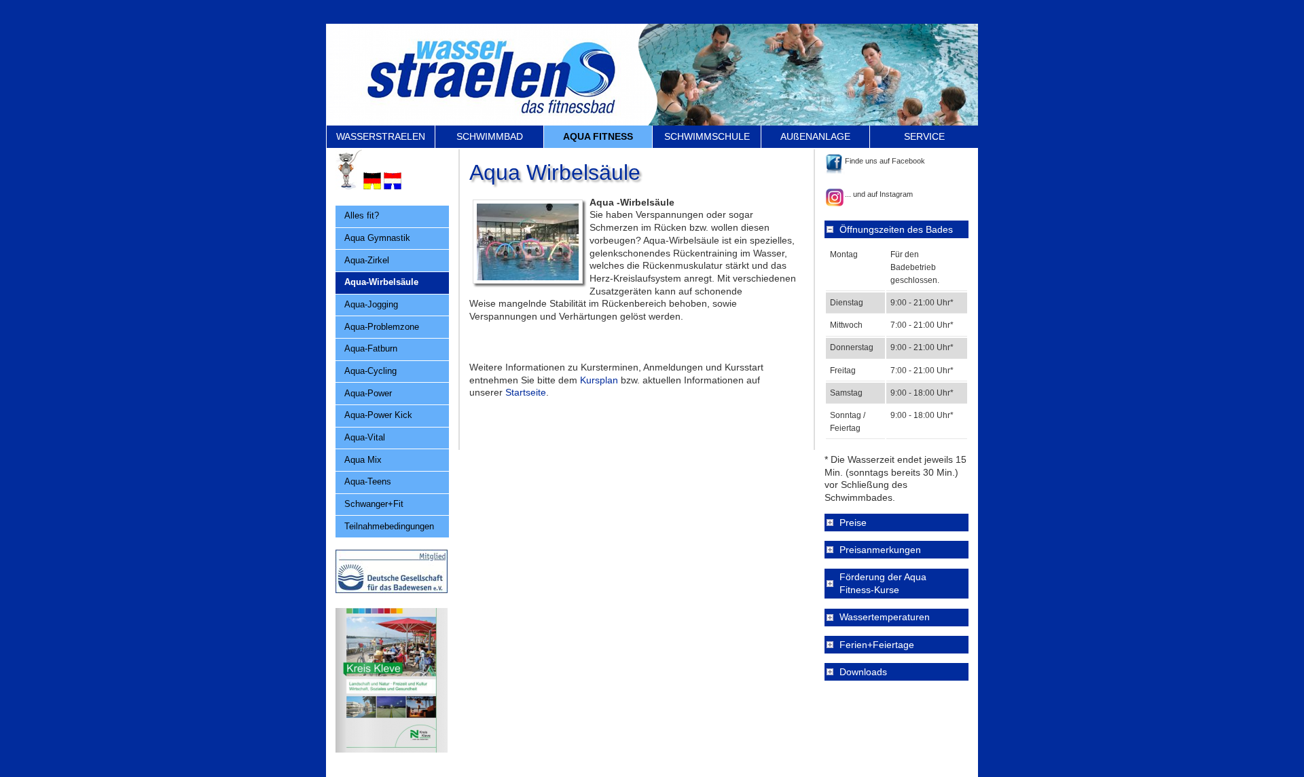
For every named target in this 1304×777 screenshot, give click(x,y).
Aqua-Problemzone (381, 327)
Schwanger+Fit (373, 504)
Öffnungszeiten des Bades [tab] (896, 229)
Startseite (525, 392)
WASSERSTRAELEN (380, 136)
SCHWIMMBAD (489, 136)
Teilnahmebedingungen (389, 526)
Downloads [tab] (863, 671)
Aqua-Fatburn (370, 348)
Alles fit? (361, 215)
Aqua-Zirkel (366, 260)
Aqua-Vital (364, 437)
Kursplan (599, 380)
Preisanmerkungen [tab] (880, 549)
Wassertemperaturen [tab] (884, 616)
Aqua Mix (363, 460)
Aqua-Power (368, 393)
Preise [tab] (853, 522)
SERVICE (924, 136)
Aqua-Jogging (371, 304)
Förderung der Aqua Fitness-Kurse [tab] (882, 583)
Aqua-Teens (367, 481)
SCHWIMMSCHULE (707, 136)
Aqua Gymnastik (377, 238)
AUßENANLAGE (815, 136)
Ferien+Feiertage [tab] (876, 644)
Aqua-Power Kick (378, 415)
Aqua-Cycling (370, 371)
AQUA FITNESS (598, 136)
